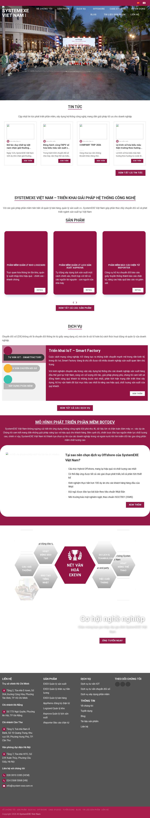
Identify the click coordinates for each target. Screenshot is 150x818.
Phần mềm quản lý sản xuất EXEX (124, 266)
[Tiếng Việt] (138, 3)
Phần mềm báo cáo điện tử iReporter (26, 266)
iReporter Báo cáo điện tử (56, 722)
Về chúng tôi (44, 9)
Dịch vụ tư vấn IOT (90, 683)
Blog (94, 14)
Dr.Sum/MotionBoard (75, 265)
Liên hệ (135, 14)
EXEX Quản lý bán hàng (55, 698)
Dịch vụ (81, 9)
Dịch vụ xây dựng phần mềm (95, 694)
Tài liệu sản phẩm (115, 14)
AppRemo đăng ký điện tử (56, 703)
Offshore (99, 9)
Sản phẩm (63, 9)
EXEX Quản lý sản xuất (54, 683)
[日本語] (144, 3)
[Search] (145, 14)
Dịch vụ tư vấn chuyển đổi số (95, 689)
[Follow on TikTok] (122, 684)
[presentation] (73, 302)
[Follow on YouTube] (128, 684)
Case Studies (118, 9)
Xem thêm (28, 161)
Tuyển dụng (138, 9)
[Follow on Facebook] (117, 684)
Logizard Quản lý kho (54, 708)
